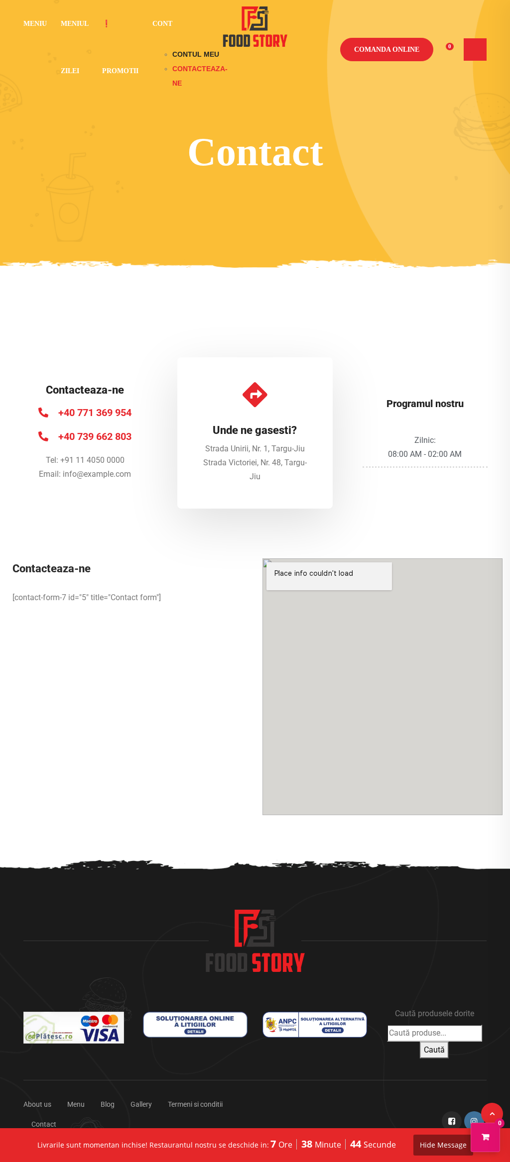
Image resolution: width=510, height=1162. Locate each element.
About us (37, 1104)
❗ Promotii (120, 47)
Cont (162, 23)
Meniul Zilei (74, 47)
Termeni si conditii (195, 1104)
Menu (76, 1104)
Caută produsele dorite (434, 1013)
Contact (43, 1124)
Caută (434, 1050)
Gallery (141, 1104)
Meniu (35, 23)
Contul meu (195, 54)
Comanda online (386, 49)
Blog (108, 1104)
